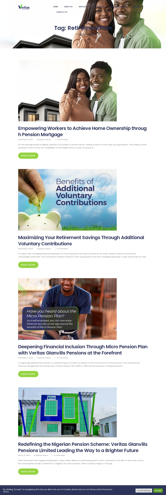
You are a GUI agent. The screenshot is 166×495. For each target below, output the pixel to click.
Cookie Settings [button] (144, 490)
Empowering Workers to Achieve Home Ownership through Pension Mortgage (82, 131)
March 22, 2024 (24, 455)
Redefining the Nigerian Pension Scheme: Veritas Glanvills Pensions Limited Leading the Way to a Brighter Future (82, 447)
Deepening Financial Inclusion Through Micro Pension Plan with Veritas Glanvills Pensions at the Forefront (82, 350)
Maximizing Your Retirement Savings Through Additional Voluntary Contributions (81, 240)
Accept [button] (158, 490)
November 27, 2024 (25, 139)
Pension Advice (45, 139)
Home (72, 34)
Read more (28, 155)
